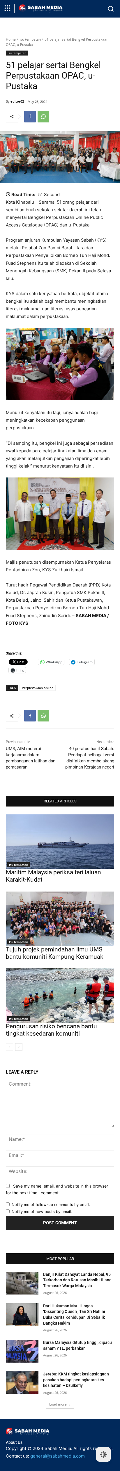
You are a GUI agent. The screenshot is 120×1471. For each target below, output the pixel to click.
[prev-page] (9, 1047)
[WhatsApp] (43, 116)
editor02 (17, 101)
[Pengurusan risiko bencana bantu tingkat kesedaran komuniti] (60, 995)
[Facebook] (30, 116)
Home (11, 39)
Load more (58, 1404)
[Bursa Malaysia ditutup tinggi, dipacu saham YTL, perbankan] (22, 1351)
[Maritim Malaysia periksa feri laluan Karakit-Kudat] (60, 841)
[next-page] (18, 1047)
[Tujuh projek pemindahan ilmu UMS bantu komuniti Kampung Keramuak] (60, 919)
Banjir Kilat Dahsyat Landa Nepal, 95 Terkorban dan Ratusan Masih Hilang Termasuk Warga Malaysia (77, 1280)
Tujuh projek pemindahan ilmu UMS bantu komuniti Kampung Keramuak (54, 953)
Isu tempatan (30, 39)
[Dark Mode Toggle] (103, 1454)
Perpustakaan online (37, 688)
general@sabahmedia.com (57, 1456)
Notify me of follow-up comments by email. (51, 1204)
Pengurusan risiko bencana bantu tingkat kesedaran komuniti (51, 1030)
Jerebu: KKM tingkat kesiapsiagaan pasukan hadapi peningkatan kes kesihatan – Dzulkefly (76, 1380)
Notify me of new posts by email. (42, 1211)
